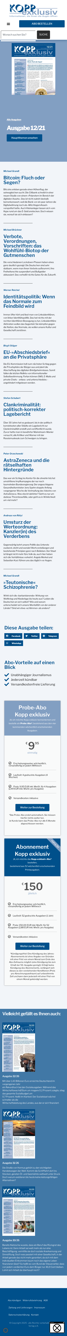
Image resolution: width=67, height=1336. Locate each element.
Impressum (39, 1307)
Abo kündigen (14, 1300)
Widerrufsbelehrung (32, 1300)
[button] (8, 23)
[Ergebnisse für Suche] (18, 40)
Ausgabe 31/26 (10, 1162)
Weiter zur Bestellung (32, 807)
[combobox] (18, 35)
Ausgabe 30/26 (10, 1240)
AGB (45, 1300)
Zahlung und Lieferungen (21, 1307)
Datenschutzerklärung (19, 1314)
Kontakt (35, 1314)
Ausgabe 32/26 (10, 1076)
